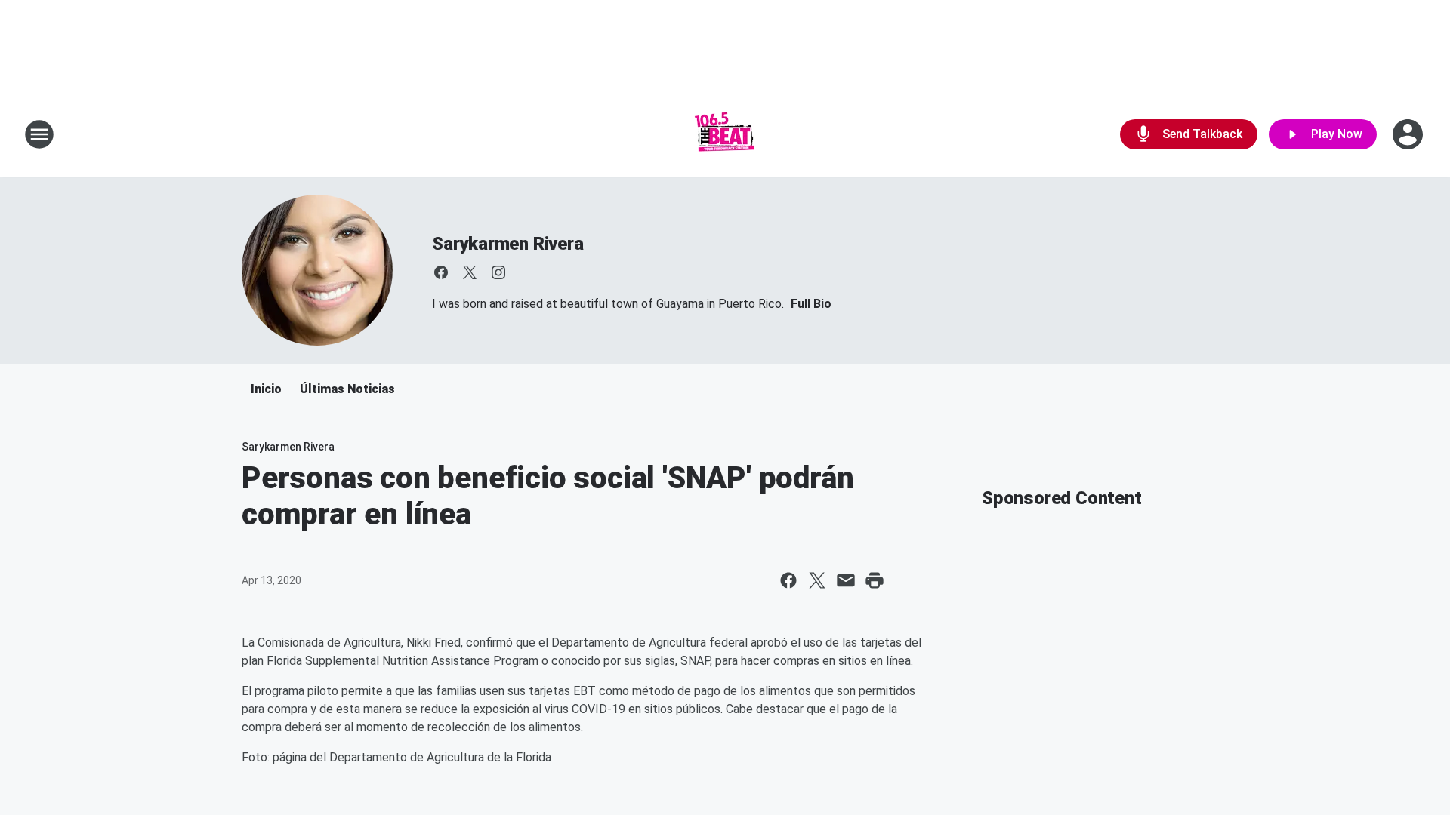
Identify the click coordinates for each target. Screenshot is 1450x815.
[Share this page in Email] (845, 580)
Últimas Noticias (347, 389)
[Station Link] (725, 134)
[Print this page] (874, 580)
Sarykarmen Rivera (508, 243)
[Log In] (1409, 134)
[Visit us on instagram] (498, 272)
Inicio (266, 389)
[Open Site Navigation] (39, 134)
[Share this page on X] (817, 580)
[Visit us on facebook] (441, 272)
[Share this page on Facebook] (788, 580)
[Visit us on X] (470, 272)
